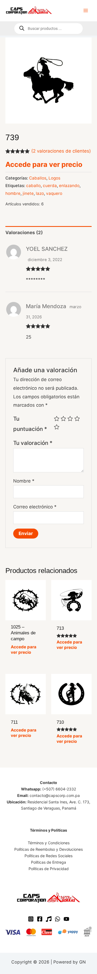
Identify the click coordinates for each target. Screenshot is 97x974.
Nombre (23, 481)
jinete (28, 193)
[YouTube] (66, 919)
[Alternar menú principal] (86, 10)
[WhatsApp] (57, 919)
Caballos (37, 178)
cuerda (50, 185)
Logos (54, 178)
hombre (12, 193)
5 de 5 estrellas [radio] (56, 427)
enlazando (69, 185)
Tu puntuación (30, 423)
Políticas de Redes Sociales (48, 855)
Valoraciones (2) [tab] (24, 232)
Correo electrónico (35, 506)
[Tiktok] (48, 919)
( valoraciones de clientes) (61, 151)
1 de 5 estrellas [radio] (56, 418)
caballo (33, 185)
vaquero (54, 193)
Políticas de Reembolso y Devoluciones (48, 849)
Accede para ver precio (43, 164)
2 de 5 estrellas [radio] (63, 418)
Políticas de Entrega (48, 862)
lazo (40, 193)
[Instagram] (31, 919)
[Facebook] (40, 919)
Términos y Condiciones (49, 843)
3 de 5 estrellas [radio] (70, 418)
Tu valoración (33, 442)
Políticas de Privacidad (49, 868)
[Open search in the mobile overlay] (48, 28)
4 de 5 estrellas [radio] (77, 418)
